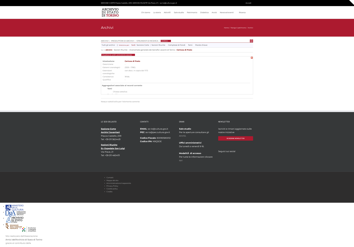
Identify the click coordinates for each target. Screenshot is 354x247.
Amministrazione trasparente (118, 183)
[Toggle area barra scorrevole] (351, 2)
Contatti (109, 177)
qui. (181, 160)
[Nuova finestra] (29, 228)
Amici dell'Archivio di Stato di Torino (24, 239)
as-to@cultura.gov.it (168, 3)
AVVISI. (182, 136)
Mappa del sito (112, 180)
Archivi (105, 41)
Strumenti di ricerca (147, 41)
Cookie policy (112, 189)
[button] (249, 12)
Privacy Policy (112, 186)
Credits (109, 192)
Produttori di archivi (122, 41)
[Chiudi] (252, 58)
